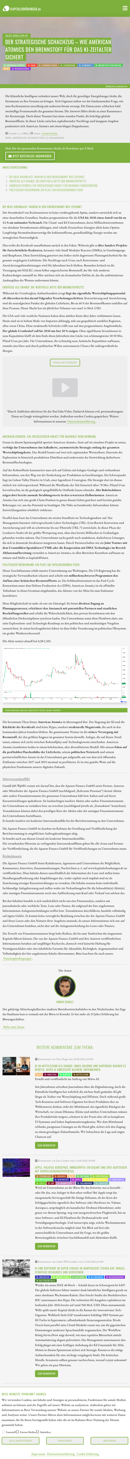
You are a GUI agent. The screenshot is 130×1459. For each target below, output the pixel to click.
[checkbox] (3, 1432)
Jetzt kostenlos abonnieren (32, 156)
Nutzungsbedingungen (17, 958)
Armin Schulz (49, 133)
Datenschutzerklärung (61, 1454)
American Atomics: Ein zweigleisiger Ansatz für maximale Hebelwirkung (53, 186)
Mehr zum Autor (13, 1027)
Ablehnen (109, 1440)
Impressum (38, 1454)
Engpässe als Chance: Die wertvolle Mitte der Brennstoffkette (47, 181)
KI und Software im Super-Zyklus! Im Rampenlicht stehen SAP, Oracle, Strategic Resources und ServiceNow (80, 1270)
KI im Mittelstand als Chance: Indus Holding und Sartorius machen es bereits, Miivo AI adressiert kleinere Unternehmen (80, 1068)
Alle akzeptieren (20, 1440)
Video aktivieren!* (65, 362)
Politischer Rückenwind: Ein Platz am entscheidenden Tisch (46, 190)
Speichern (65, 1440)
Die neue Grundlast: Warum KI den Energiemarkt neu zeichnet (47, 177)
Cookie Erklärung (88, 1454)
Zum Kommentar (46, 1145)
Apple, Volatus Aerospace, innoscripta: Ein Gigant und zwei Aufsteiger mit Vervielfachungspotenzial (81, 1169)
